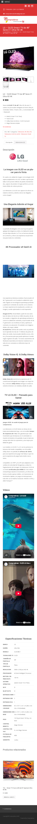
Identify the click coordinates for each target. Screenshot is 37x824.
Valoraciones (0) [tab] (20, 142)
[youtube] (29, 7)
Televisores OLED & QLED (12, 134)
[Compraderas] (12, 19)
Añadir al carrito (9, 797)
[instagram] (32, 7)
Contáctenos (7, 809)
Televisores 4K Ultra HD (25, 132)
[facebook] (25, 7)
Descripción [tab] (9, 142)
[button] (31, 46)
